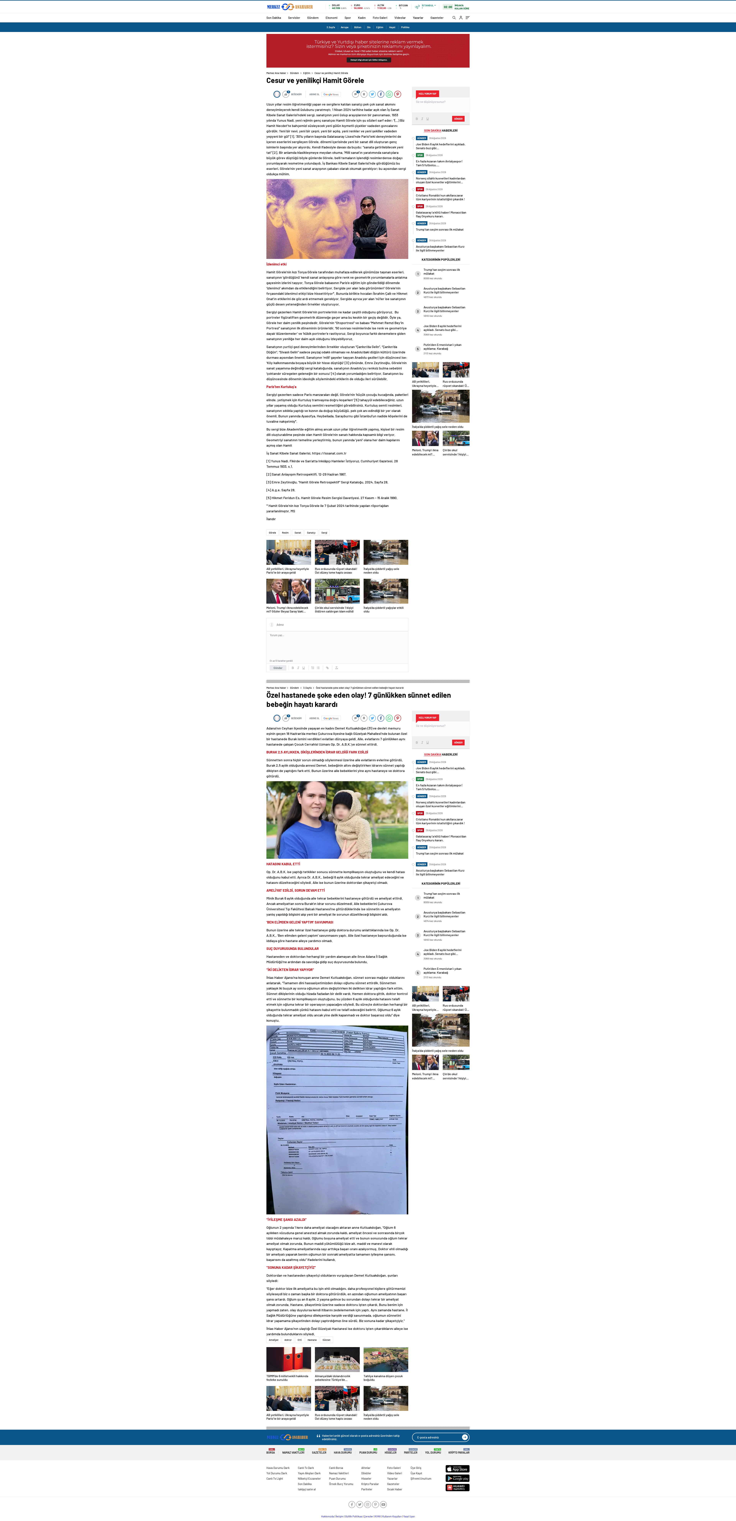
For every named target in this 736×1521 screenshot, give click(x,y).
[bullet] (318, 668)
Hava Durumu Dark (278, 1467)
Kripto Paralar (459, 1451)
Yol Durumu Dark (276, 1473)
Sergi (324, 532)
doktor (288, 1339)
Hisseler (391, 1451)
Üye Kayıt (416, 1473)
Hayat (392, 27)
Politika (405, 27)
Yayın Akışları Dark (309, 1473)
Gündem (313, 17)
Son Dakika (273, 17)
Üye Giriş (416, 1467)
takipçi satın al (307, 1489)
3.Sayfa (331, 27)
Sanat (298, 532)
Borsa (270, 1451)
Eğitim (379, 27)
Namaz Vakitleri (293, 1451)
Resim (285, 532)
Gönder (278, 668)
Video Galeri (394, 1473)
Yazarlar (418, 17)
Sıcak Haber (394, 1489)
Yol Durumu (433, 1451)
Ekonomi (332, 17)
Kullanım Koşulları (392, 1516)
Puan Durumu (368, 1451)
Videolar (400, 17)
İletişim (339, 1516)
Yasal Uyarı (409, 1516)
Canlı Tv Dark (306, 1467)
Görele (272, 532)
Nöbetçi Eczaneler (309, 1478)
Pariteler (410, 1451)
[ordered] (312, 668)
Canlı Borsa (336, 1467)
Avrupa (344, 27)
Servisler (294, 17)
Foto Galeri (380, 17)
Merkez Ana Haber (276, 72)
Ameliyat (273, 1339)
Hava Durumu (343, 1451)
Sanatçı (311, 532)
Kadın (362, 17)
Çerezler (368, 1516)
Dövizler (366, 1473)
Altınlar (365, 1467)
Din (368, 27)
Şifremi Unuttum (421, 1478)
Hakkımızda (327, 1516)
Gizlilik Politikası (353, 1516)
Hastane (312, 1339)
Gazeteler (437, 17)
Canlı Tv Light (274, 1478)
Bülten (357, 27)
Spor (348, 17)
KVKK (378, 1516)
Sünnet (326, 1339)
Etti (300, 1339)
